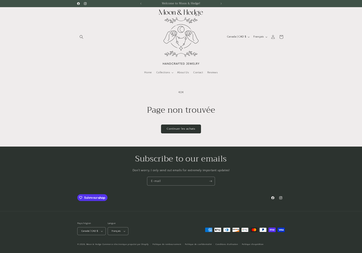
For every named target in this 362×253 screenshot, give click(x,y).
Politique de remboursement (167, 244)
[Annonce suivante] (221, 3)
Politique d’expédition (253, 244)
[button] (81, 37)
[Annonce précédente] (141, 3)
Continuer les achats (181, 128)
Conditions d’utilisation (227, 244)
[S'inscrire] (210, 181)
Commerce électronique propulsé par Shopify (125, 244)
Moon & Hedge (94, 244)
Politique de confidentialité (198, 244)
